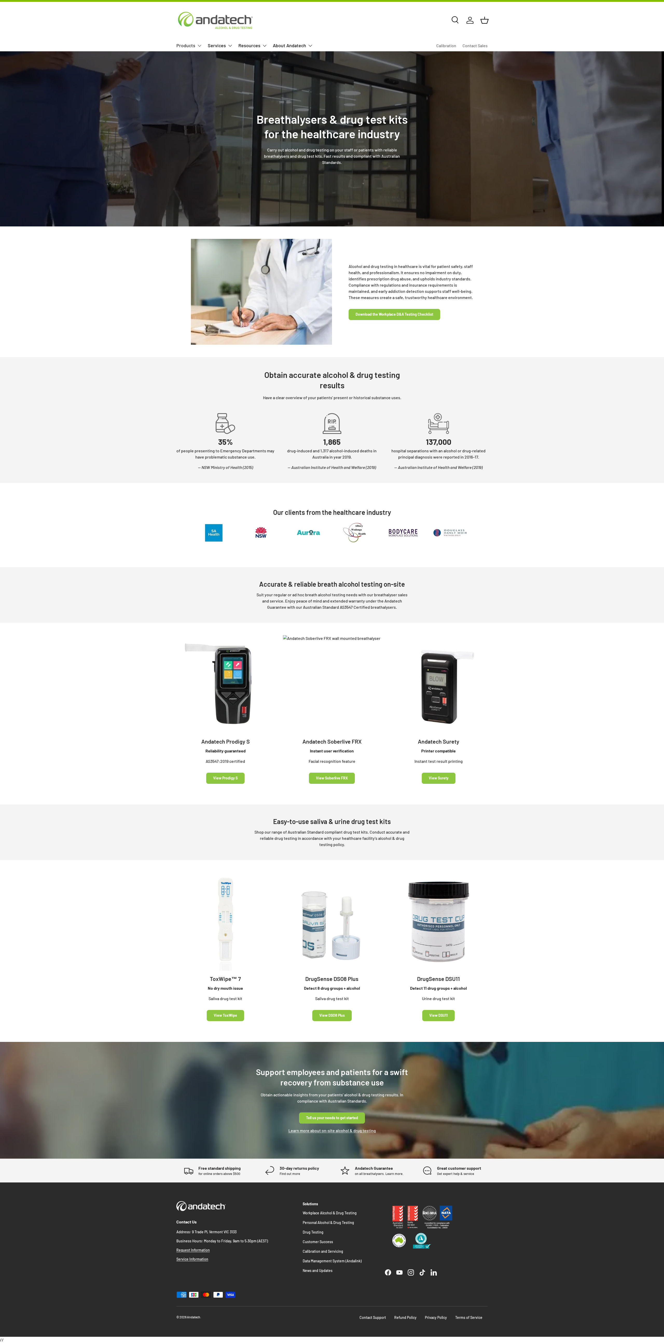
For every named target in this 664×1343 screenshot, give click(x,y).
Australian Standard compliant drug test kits (328, 831)
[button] (484, 20)
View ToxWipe (225, 1015)
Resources (249, 45)
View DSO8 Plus (332, 1015)
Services (217, 45)
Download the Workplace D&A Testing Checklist (394, 314)
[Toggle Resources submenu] (264, 46)
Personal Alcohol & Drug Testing (328, 1222)
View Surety (438, 778)
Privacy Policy (436, 1317)
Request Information (193, 1250)
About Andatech (289, 45)
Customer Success (318, 1242)
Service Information (192, 1259)
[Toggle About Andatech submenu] (310, 46)
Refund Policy (405, 1317)
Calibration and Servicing (323, 1251)
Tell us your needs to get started (332, 1118)
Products (185, 45)
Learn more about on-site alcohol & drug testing (332, 1130)
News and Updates (318, 1270)
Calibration (446, 45)
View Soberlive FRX (332, 778)
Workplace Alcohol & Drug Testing (330, 1213)
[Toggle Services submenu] (230, 46)
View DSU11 (438, 1015)
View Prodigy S (225, 778)
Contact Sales (475, 45)
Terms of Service (468, 1317)
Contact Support (372, 1317)
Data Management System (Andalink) (332, 1261)
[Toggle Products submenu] (199, 46)
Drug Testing (313, 1232)
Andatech (193, 1317)
